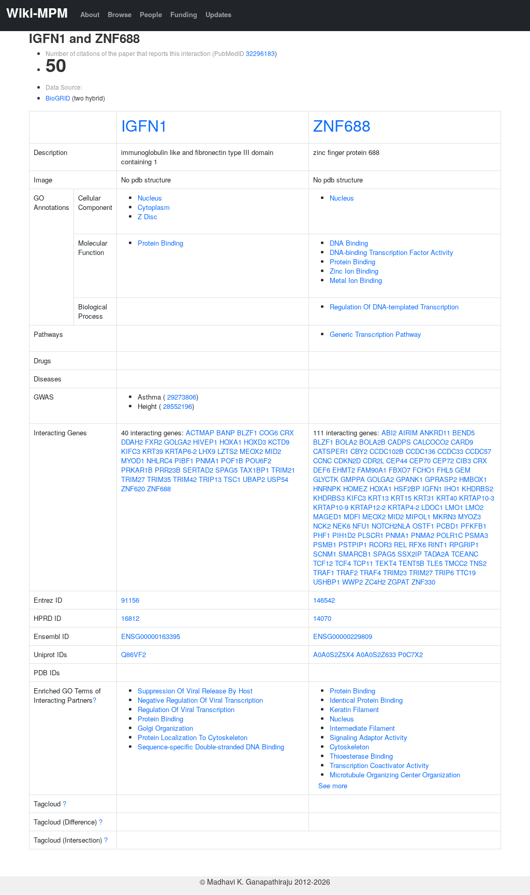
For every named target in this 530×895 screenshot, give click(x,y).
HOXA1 (230, 442)
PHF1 (321, 535)
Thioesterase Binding (361, 756)
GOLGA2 (177, 442)
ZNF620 (133, 488)
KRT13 (378, 498)
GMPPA (353, 479)
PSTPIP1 (352, 544)
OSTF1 (423, 526)
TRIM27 (133, 479)
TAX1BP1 (254, 470)
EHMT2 (343, 470)
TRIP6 (444, 572)
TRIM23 (395, 572)
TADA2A (436, 554)
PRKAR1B (137, 470)
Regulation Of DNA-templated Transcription (394, 306)
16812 (130, 618)
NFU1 (361, 526)
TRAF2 (347, 572)
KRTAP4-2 (403, 507)
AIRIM (408, 432)
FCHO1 (424, 470)
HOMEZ (355, 488)
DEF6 (321, 470)
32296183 (260, 53)
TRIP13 (210, 479)
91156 (130, 600)
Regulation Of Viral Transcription (186, 709)
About (89, 14)
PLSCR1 (371, 535)
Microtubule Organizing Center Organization (395, 774)
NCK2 (322, 526)
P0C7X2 (410, 654)
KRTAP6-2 (181, 451)
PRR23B (168, 470)
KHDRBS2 (477, 488)
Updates (218, 14)
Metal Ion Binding (356, 280)
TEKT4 (385, 563)
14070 (322, 618)
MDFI (352, 516)
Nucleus (150, 198)
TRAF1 (323, 572)
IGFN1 (144, 124)
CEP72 (443, 460)
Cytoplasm (154, 207)
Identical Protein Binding (366, 700)
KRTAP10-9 (330, 507)
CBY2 (358, 451)
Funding (183, 14)
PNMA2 (422, 535)
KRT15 (401, 498)
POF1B (232, 460)
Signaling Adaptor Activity (368, 737)
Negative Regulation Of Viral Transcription (200, 700)
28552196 (177, 406)
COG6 (268, 432)
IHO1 (452, 488)
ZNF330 (423, 582)
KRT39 (152, 451)
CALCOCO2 (431, 442)
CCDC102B (387, 451)
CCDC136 (420, 451)
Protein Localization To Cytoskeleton (192, 737)
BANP (225, 432)
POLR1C (449, 535)
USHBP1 (326, 582)
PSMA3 (476, 535)
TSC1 (232, 479)
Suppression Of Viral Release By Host (195, 690)
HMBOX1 (473, 479)
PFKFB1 (474, 526)
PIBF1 (184, 460)
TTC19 (466, 572)
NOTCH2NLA (391, 526)
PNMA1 (207, 460)
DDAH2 (132, 442)
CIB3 (463, 460)
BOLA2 (346, 442)
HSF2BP (407, 488)
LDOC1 (432, 507)
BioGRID (58, 97)
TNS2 (478, 563)
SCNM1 (324, 554)
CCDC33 (450, 451)
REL (400, 544)
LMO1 (454, 507)
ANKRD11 (435, 432)
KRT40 (446, 498)
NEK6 (341, 526)
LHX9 (207, 451)
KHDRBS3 (329, 498)
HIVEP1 (205, 442)
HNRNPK (327, 488)
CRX (287, 432)
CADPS (399, 442)
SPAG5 (226, 470)
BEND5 (463, 432)
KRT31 (424, 498)
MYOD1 (132, 460)
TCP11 (363, 563)
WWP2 (352, 582)
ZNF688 (342, 124)
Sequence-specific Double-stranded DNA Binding (211, 746)
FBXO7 (399, 470)
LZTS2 (227, 451)
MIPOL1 (418, 516)
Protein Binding (160, 243)
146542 (324, 600)
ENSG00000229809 (342, 636)
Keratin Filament (354, 709)
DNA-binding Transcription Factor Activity (391, 252)
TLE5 (434, 563)
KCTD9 (278, 442)
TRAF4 (370, 572)
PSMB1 (324, 544)
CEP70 (420, 460)
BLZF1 (247, 432)
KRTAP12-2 (368, 507)
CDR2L (373, 460)
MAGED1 (327, 516)
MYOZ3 (469, 516)
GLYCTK (325, 479)
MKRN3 (444, 516)
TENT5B (411, 563)
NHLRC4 (159, 460)
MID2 (273, 451)
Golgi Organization (165, 728)
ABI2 (388, 432)
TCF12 (323, 563)
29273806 (181, 397)
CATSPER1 (330, 451)
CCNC (322, 460)
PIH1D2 (344, 535)
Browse (119, 14)
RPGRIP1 (464, 544)
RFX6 (417, 544)
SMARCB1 (354, 554)
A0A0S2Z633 (376, 654)
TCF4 (343, 563)
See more (332, 785)
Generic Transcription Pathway (375, 334)
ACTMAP (200, 432)
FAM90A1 (372, 470)
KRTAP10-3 (476, 498)
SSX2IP (410, 554)
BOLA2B (372, 442)
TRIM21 (283, 470)
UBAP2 (254, 479)
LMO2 (474, 507)
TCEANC (464, 554)
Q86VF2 (133, 654)
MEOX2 (251, 451)
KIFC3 (130, 451)
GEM (462, 470)
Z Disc (147, 216)
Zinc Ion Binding (354, 271)
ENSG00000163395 (150, 636)
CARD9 (462, 442)
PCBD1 (447, 526)
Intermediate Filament (362, 728)
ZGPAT (398, 582)
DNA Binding (349, 243)
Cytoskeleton (349, 746)
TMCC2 (456, 563)
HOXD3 (255, 442)
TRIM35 (159, 479)
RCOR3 (380, 544)
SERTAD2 (198, 470)
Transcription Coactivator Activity (379, 765)
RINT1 (437, 544)
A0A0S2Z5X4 (333, 654)
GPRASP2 (441, 479)
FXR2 (153, 442)
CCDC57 (478, 451)
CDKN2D (347, 460)
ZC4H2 (375, 582)
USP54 (277, 479)
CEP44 (396, 460)
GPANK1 (409, 479)
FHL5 (445, 470)
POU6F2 (258, 460)
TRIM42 (185, 479)
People (151, 14)
